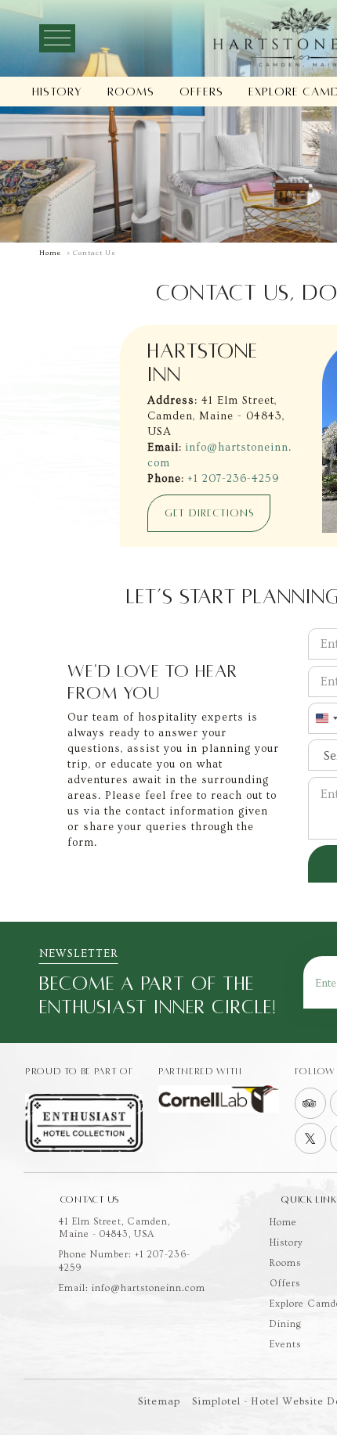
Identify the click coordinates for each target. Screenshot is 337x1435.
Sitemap (159, 1401)
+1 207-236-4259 (233, 479)
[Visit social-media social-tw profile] (310, 1138)
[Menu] (57, 38)
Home (50, 253)
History (57, 91)
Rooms (130, 91)
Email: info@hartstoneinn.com (132, 1288)
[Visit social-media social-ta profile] (310, 1103)
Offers (201, 91)
